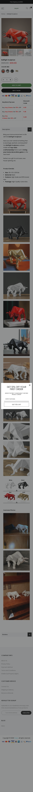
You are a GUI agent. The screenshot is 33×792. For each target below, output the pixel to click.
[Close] (29, 385)
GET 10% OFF (16, 404)
